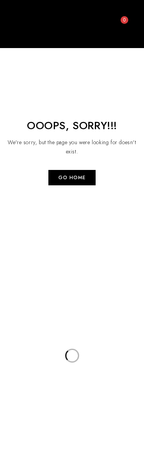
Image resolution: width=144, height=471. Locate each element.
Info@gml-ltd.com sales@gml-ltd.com (99, 422)
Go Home (72, 177)
